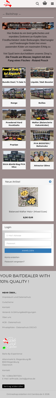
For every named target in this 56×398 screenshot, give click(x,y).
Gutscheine (7, 302)
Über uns (6, 317)
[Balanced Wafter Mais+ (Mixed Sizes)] (28, 197)
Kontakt (6, 307)
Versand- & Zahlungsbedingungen (19, 312)
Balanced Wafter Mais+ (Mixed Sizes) (28, 211)
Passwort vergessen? (14, 261)
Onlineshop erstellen (17, 394)
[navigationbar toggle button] (52, 3)
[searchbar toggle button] (37, 3)
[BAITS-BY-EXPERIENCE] (6, 3)
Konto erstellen (12, 257)
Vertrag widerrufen (13, 386)
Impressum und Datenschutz (16, 297)
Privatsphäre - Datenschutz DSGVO (19, 327)
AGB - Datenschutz (11, 322)
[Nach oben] (8, 393)
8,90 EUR (28, 217)
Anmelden (28, 250)
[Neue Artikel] (50, 182)
